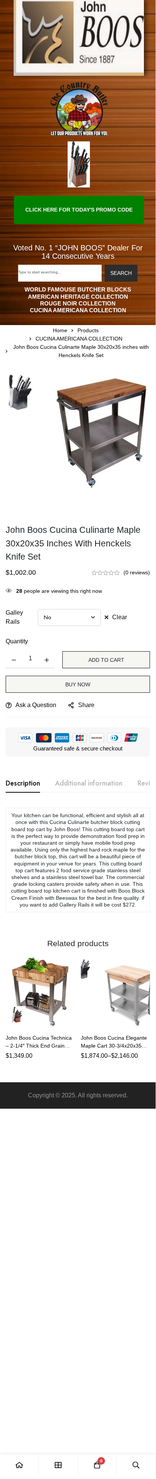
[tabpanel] (78, 864)
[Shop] (58, 1464)
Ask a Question (35, 705)
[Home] (19, 1464)
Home (60, 330)
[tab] (23, 783)
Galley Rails (14, 617)
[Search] (136, 1464)
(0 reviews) (137, 572)
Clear (119, 617)
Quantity (17, 641)
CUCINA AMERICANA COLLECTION (79, 339)
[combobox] (60, 273)
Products (88, 330)
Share (86, 705)
